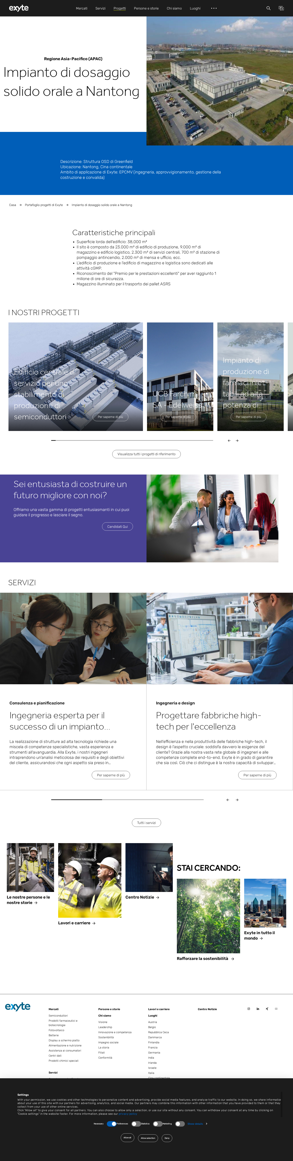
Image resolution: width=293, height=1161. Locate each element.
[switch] (136, 1124)
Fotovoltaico (56, 1030)
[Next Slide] (237, 799)
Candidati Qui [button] (117, 527)
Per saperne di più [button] (110, 417)
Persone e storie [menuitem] (146, 8)
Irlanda (152, 1062)
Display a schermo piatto (64, 1040)
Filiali (101, 1052)
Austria (152, 1022)
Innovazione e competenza (115, 1032)
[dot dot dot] (214, 8)
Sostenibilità (106, 1037)
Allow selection (148, 1138)
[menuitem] (18, 8)
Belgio (152, 1027)
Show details (195, 1123)
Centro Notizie (207, 1009)
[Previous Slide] (227, 799)
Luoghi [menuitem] (195, 8)
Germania (154, 1052)
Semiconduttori (58, 1015)
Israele (152, 1067)
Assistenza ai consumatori (65, 1050)
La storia (103, 1047)
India (151, 1057)
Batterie (54, 1035)
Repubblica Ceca (158, 1032)
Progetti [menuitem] (120, 8)
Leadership (105, 1027)
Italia (151, 1073)
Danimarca (155, 1037)
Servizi (53, 1072)
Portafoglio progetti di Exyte (44, 205)
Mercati (53, 1009)
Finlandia (153, 1042)
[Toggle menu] (269, 8)
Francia (153, 1047)
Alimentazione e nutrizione (65, 1045)
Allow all (127, 1137)
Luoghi (152, 1015)
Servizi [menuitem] (100, 8)
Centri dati (55, 1055)
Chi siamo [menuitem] (174, 8)
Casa (12, 205)
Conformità (105, 1057)
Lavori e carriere (159, 1009)
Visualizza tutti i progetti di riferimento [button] (146, 454)
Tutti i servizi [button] (146, 823)
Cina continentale (159, 1078)
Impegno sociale (108, 1042)
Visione (102, 1022)
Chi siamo (104, 1015)
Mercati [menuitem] (81, 8)
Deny (167, 1138)
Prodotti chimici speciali (64, 1060)
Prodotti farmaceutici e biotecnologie (63, 1023)
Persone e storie (109, 1009)
